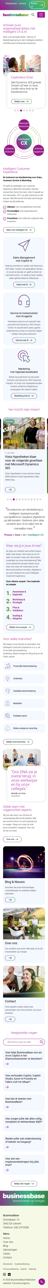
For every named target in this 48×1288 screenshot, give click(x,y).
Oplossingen (10, 1249)
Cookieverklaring (21, 1264)
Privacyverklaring (11, 1269)
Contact (22, 3)
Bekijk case (19, 101)
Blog (5, 1245)
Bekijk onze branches (15, 742)
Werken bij (34, 5)
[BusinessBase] (16, 14)
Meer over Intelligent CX (17, 230)
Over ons (10, 839)
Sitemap (32, 1269)
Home (6, 1238)
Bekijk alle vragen (22, 1183)
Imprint (23, 1269)
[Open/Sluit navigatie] (41, 15)
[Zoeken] (41, 1042)
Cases (6, 1253)
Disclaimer (8, 1264)
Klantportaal (11, 3)
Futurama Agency (21, 1283)
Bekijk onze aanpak (18, 627)
